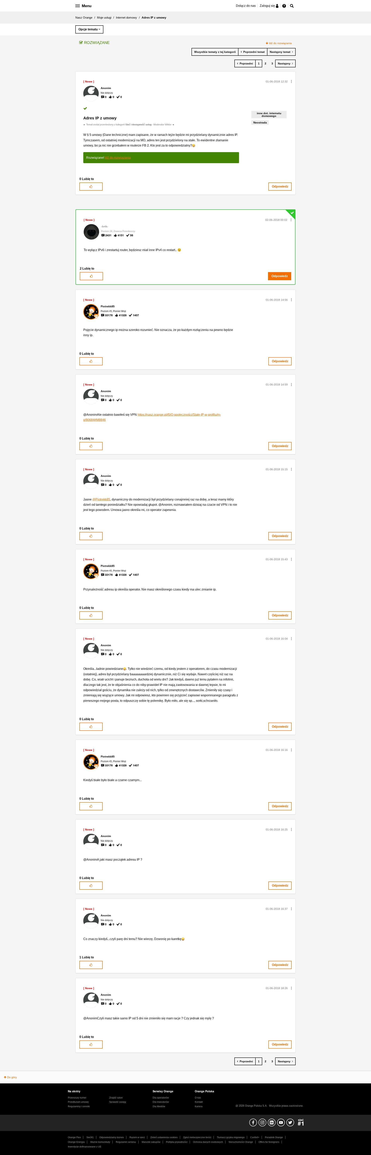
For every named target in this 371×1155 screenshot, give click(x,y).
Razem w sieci (137, 1137)
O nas (198, 1097)
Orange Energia (76, 1142)
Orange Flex (74, 1137)
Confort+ (254, 1137)
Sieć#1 (90, 1137)
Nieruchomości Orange (241, 1142)
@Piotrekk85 (101, 499)
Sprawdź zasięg (117, 1102)
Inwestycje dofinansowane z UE (84, 1146)
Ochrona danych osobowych (208, 1142)
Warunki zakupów (151, 1142)
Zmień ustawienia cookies (164, 1137)
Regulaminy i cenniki (79, 1106)
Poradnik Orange (274, 1137)
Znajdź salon (116, 1097)
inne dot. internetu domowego (269, 114)
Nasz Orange (83, 17)
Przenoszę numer (77, 1097)
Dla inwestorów (161, 1102)
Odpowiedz (280, 186)
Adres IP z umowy (100, 118)
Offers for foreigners (269, 1142)
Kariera (199, 1106)
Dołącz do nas (246, 5)
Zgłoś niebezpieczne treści (197, 1137)
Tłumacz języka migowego (231, 1137)
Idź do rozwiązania (280, 43)
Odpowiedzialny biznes (111, 1137)
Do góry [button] (12, 1077)
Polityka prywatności (176, 1142)
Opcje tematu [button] (88, 29)
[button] (291, 81)
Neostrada (260, 122)
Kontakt (199, 1102)
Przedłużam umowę (78, 1102)
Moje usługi (104, 17)
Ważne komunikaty (100, 1142)
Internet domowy (126, 17)
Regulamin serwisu (126, 1142)
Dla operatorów (161, 1097)
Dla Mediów (159, 1106)
